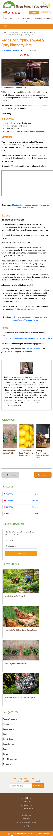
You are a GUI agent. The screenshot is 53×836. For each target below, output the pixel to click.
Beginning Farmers (27, 32)
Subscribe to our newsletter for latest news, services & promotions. (19, 533)
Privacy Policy (27, 805)
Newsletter (39, 18)
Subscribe (34, 13)
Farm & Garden (13, 32)
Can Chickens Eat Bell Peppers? (15, 596)
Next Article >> (43, 475)
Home (4, 32)
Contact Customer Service (27, 822)
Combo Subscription (24, 18)
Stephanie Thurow (12, 50)
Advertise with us (27, 819)
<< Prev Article (10, 475)
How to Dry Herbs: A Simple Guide (16, 664)
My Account (8, 18)
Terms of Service (27, 809)
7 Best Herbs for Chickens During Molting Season (21, 630)
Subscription (37, 786)
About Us (27, 802)
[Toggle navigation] (5, 26)
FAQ (27, 826)
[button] (47, 436)
